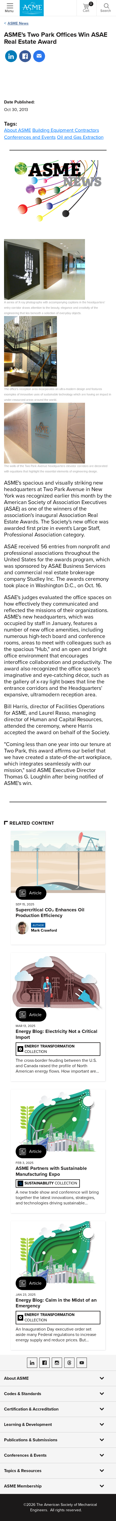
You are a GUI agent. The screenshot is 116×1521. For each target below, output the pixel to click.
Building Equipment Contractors (65, 130)
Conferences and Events (30, 137)
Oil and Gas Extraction (80, 137)
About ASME (17, 130)
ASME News (18, 23)
